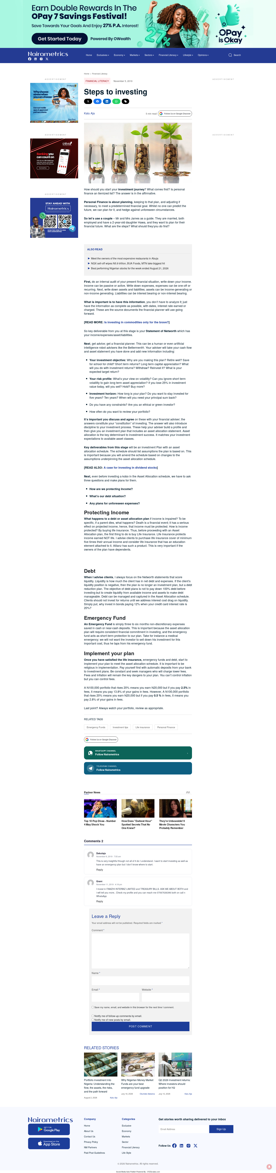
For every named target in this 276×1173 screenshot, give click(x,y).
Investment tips (120, 727)
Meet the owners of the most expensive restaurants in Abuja (124, 258)
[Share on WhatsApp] (116, 101)
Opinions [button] (202, 55)
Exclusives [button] (102, 55)
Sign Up (221, 1129)
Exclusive (126, 1125)
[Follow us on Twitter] (47, 58)
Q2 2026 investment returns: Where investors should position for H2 (174, 1083)
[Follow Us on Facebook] (174, 1145)
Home (89, 55)
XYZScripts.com (153, 1171)
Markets (126, 1136)
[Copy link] (125, 101)
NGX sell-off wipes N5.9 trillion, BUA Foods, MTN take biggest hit (128, 263)
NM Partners (90, 1147)
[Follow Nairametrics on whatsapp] (54, 218)
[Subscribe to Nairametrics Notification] (269, 1166)
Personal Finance (166, 727)
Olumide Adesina (147, 1093)
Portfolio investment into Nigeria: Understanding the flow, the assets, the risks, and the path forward (99, 1085)
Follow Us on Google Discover (177, 113)
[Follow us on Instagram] (41, 58)
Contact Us (89, 1136)
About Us (88, 1131)
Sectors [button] (148, 55)
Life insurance (143, 727)
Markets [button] (134, 55)
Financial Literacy (99, 73)
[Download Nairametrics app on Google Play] (49, 1129)
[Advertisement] (222, 103)
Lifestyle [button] (187, 55)
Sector (125, 1141)
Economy (126, 1131)
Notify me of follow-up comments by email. (118, 1016)
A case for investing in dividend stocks (130, 467)
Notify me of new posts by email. (112, 1020)
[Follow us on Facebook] (29, 58)
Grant (99, 881)
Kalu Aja (89, 113)
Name (96, 973)
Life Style (126, 1152)
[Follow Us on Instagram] (188, 1145)
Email (96, 989)
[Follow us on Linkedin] (35, 58)
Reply (99, 869)
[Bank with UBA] (54, 158)
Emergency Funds (96, 727)
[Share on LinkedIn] (107, 101)
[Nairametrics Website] (48, 53)
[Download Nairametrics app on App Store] (49, 1143)
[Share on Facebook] (97, 101)
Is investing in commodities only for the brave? (136, 322)
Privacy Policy (91, 1141)
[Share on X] (88, 101)
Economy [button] (118, 55)
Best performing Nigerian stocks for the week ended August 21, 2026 (130, 268)
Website (147, 989)
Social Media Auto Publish (126, 1171)
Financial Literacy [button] (167, 55)
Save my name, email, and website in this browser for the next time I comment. (134, 1007)
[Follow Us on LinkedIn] (181, 1145)
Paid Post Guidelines (94, 1152)
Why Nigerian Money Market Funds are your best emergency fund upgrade (137, 1083)
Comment (98, 930)
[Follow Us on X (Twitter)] (195, 1145)
